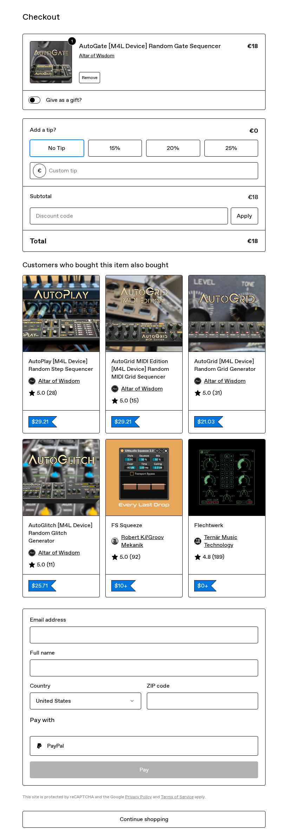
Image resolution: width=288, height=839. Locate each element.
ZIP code (158, 685)
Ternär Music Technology (220, 541)
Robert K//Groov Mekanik (142, 541)
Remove (89, 77)
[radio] (144, 746)
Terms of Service (177, 796)
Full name (42, 652)
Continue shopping (144, 819)
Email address (48, 619)
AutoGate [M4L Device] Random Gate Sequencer (150, 46)
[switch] (34, 100)
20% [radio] (173, 148)
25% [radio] (231, 148)
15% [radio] (115, 148)
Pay (144, 769)
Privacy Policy (138, 796)
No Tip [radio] (56, 148)
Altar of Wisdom (96, 56)
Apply (244, 215)
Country (40, 685)
